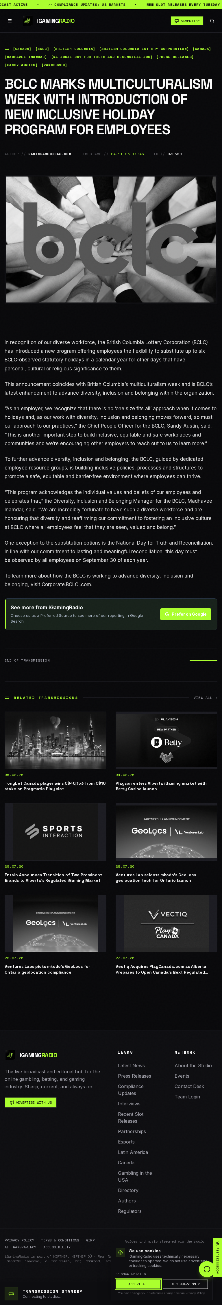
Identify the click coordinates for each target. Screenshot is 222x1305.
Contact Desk (189, 1086)
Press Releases (134, 1076)
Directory (128, 1190)
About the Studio (193, 1065)
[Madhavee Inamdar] (26, 57)
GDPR (90, 1240)
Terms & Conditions (60, 1240)
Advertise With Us (34, 1102)
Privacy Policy (19, 1240)
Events (182, 1076)
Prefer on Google (189, 614)
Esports (126, 1142)
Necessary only (185, 1284)
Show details (133, 1273)
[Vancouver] (54, 65)
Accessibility (57, 1247)
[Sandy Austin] (21, 65)
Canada (126, 1162)
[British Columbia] (74, 49)
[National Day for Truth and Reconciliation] (102, 57)
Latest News (131, 1065)
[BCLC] (42, 49)
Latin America (133, 1152)
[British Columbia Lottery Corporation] (144, 49)
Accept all (138, 1284)
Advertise (190, 20)
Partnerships (132, 1131)
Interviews (129, 1104)
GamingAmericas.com (49, 154)
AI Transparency (20, 1247)
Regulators (130, 1211)
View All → (205, 697)
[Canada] (22, 49)
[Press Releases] (175, 57)
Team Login (187, 1097)
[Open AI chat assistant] (207, 1269)
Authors (127, 1201)
